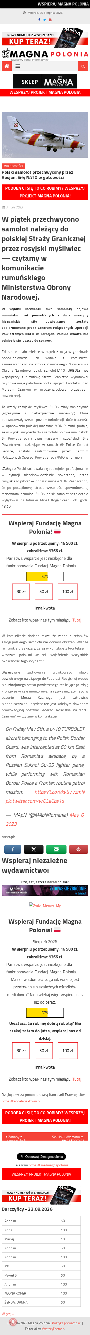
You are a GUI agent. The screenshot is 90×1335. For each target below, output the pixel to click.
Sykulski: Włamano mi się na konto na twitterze (68, 1137)
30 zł (21, 591)
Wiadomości (13, 166)
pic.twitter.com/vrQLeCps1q (35, 801)
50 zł (44, 591)
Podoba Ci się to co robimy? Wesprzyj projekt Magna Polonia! (45, 192)
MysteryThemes (53, 1328)
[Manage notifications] (13, 1322)
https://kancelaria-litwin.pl (21, 1101)
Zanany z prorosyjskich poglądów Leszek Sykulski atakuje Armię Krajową (22, 1137)
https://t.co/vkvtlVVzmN (59, 792)
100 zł (67, 591)
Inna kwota (45, 608)
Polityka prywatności (66, 1323)
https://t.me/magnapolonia (48, 1165)
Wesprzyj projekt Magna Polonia (45, 92)
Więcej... (8, 1313)
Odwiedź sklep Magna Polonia (45, 81)
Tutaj (76, 620)
